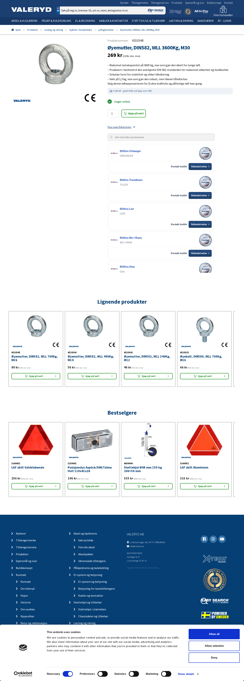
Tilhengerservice (160, 2)
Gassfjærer (205, 20)
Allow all (214, 634)
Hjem (18, 29)
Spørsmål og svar (194, 2)
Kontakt (228, 2)
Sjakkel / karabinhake (80, 29)
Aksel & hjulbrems (24, 20)
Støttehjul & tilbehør (148, 20)
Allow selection (214, 645)
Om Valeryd (27, 588)
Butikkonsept (214, 2)
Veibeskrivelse (200, 166)
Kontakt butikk (179, 166)
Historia (26, 602)
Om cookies (28, 609)
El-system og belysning (88, 575)
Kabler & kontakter (113, 20)
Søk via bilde (85, 540)
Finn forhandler (223, 15)
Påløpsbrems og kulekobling (91, 568)
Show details (186, 673)
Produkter (176, 2)
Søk (160, 25)
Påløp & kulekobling (56, 20)
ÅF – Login (224, 20)
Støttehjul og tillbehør (88, 602)
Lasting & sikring (181, 20)
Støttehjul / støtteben (92, 609)
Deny (214, 657)
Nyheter (124, 2)
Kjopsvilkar (27, 616)
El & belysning (85, 20)
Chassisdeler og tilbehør (93, 616)
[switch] (103, 674)
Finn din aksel (86, 547)
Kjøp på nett (136, 113)
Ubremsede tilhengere (92, 561)
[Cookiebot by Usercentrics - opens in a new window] (23, 674)
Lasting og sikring (53, 29)
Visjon (24, 595)
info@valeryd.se (137, 546)
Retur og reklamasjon (34, 623)
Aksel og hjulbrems (85, 533)
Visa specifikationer (119, 127)
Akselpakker (85, 554)
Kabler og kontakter (90, 595)
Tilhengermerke (139, 2)
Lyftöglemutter (106, 29)
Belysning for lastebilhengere (96, 588)
